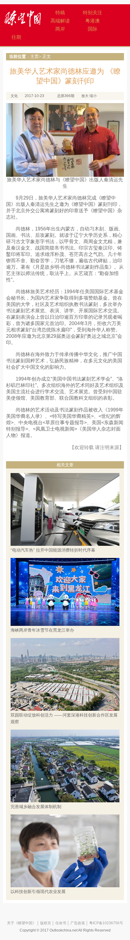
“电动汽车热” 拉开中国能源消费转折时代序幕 (53, 550)
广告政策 (77, 923)
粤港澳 (92, 20)
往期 (16, 37)
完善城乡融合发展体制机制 (36, 806)
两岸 (60, 29)
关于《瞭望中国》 (21, 923)
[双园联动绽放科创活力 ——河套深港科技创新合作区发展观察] (65, 674)
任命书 (60, 923)
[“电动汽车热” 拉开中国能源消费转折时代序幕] (65, 509)
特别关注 (92, 12)
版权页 (45, 923)
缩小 (93, 96)
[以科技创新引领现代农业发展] (65, 850)
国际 (92, 29)
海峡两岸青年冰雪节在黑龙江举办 (42, 630)
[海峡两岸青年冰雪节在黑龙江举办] (65, 591)
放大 (85, 96)
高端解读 (60, 20)
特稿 (60, 12)
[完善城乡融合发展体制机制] (65, 766)
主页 (34, 56)
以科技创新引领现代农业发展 (38, 891)
